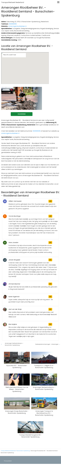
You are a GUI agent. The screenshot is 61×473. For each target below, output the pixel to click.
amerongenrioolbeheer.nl (17, 26)
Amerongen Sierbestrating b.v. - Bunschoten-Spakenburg (14, 344)
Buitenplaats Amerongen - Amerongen (47, 344)
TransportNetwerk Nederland (12, 2)
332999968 (13, 24)
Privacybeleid (8, 461)
